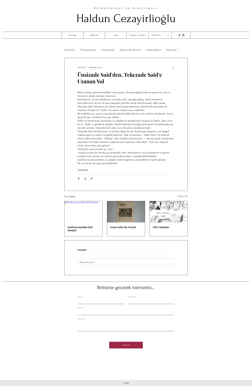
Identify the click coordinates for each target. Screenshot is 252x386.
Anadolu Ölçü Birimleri (130, 50)
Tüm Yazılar (69, 50)
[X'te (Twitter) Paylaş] (85, 178)
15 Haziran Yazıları (88, 50)
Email (80, 308)
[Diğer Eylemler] (173, 67)
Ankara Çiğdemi (153, 50)
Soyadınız (131, 297)
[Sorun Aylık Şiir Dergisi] (126, 211)
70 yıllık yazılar (108, 50)
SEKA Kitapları (161, 227)
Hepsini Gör (183, 196)
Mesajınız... (82, 319)
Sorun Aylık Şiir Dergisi (123, 227)
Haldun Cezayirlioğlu (126, 18)
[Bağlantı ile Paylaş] (91, 178)
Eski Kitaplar (83, 169)
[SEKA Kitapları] (169, 211)
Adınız (80, 297)
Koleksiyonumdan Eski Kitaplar (80, 229)
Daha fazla (171, 50)
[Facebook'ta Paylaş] (78, 178)
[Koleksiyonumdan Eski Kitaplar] (83, 211)
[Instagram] (183, 35)
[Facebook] (179, 35)
